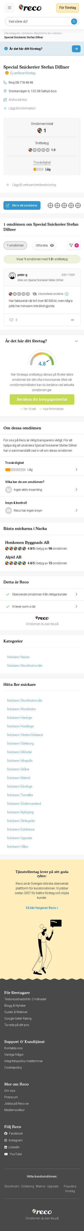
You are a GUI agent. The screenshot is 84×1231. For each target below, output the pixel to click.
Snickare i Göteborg (20, 743)
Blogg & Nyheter (15, 1005)
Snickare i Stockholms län (24, 665)
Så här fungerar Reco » (42, 908)
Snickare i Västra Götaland (25, 735)
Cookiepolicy (13, 1067)
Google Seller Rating (17, 1018)
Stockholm (11, 1186)
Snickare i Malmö (18, 778)
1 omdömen (15, 245)
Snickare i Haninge (19, 717)
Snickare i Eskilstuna (21, 829)
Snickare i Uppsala (19, 838)
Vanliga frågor (14, 1054)
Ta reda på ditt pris (16, 1025)
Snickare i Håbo (17, 846)
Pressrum (11, 1097)
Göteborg (27, 1186)
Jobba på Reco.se (16, 1103)
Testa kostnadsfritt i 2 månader (25, 999)
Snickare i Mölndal (19, 752)
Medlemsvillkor (14, 1110)
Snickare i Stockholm (21, 709)
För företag (67, 8)
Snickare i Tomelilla (20, 795)
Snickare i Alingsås (20, 760)
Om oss (9, 1090)
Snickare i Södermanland (24, 803)
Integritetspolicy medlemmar (23, 1061)
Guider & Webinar (16, 1012)
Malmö (40, 1186)
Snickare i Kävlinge (19, 786)
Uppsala (52, 1186)
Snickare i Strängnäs (21, 821)
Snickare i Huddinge (20, 726)
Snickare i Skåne (18, 769)
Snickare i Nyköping (20, 812)
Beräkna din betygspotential (42, 399)
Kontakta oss (13, 1048)
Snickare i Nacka (18, 657)
